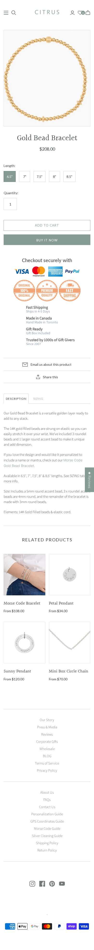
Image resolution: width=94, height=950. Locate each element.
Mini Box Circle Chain (68, 671)
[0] (80, 13)
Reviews (47, 734)
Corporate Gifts (47, 741)
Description (16, 398)
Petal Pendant (61, 603)
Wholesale (47, 748)
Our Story (47, 720)
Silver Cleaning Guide (47, 835)
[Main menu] (6, 12)
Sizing (38, 398)
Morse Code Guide (47, 828)
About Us (47, 792)
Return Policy (47, 850)
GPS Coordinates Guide (47, 821)
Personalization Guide (47, 814)
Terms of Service (47, 763)
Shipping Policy (47, 843)
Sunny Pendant (17, 671)
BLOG (47, 756)
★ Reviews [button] (89, 479)
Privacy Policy (47, 770)
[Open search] (13, 12)
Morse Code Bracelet (22, 603)
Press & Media (47, 727)
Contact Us (47, 807)
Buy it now (46, 240)
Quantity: (11, 193)
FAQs (47, 799)
